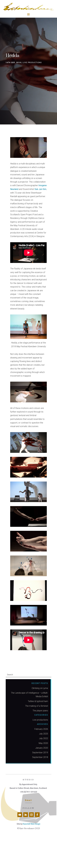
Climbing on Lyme (40, 688)
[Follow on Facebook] (37, 814)
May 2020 (43, 743)
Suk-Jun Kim (40, 189)
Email (28, 800)
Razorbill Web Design (31, 824)
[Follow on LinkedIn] (25, 814)
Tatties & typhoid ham (38, 701)
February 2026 (41, 729)
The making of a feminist (36, 706)
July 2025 (43, 733)
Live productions (32, 62)
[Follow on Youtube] (19, 814)
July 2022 (43, 738)
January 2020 (41, 748)
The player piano (40, 710)
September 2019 (40, 752)
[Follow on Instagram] (31, 814)
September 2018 (40, 757)
